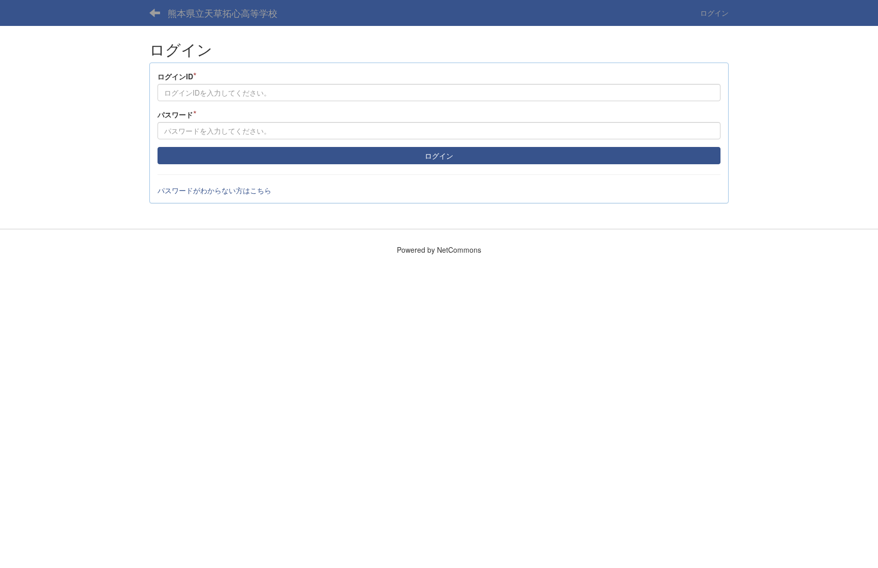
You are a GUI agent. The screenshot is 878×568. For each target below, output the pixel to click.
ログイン (714, 13)
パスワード (177, 114)
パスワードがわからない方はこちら (214, 190)
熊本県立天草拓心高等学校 (222, 12)
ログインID (177, 76)
